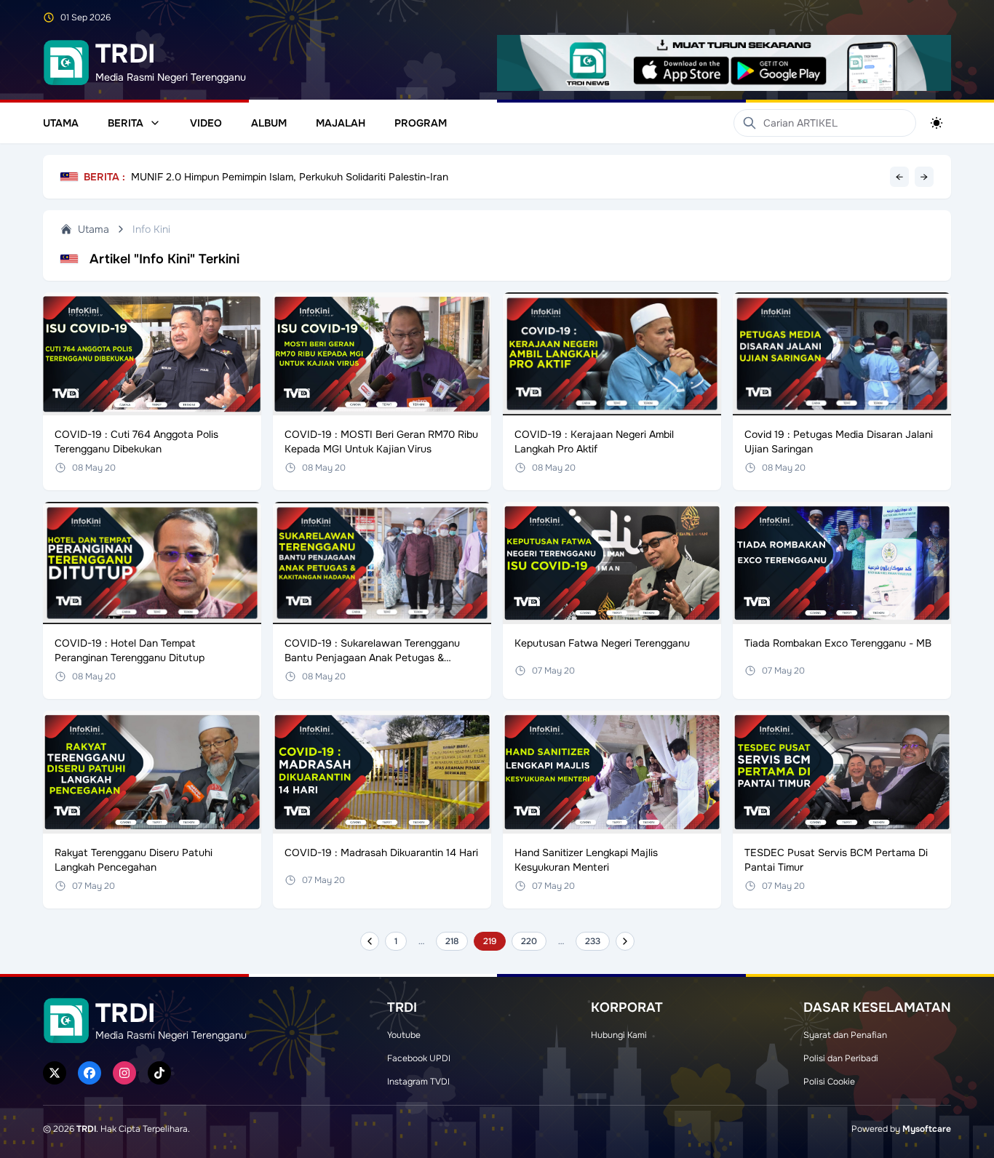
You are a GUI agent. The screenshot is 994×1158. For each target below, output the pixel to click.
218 (451, 941)
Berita (125, 122)
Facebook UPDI (418, 1058)
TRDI (86, 1129)
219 (489, 941)
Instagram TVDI (418, 1081)
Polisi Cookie (829, 1081)
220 (529, 941)
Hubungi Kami (619, 1035)
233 (592, 941)
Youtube (404, 1035)
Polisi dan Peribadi (840, 1058)
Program (420, 122)
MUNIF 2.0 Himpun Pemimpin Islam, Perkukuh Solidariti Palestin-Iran (289, 176)
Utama (61, 122)
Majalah (340, 122)
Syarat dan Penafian (845, 1035)
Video (206, 122)
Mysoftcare (926, 1129)
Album (269, 122)
